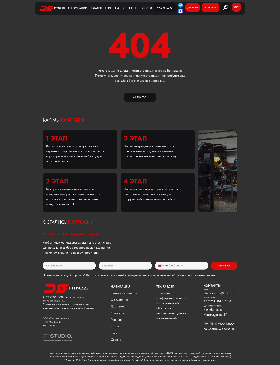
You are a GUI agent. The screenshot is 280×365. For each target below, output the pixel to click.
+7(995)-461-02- (215, 301)
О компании (119, 300)
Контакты (117, 313)
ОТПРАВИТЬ (224, 265)
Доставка (117, 306)
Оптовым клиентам (124, 293)
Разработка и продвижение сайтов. (58, 340)
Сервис (116, 339)
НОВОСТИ (145, 8)
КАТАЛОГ (96, 8)
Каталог (116, 326)
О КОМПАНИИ (77, 8)
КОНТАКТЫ (129, 8)
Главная (116, 320)
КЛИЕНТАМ (112, 8)
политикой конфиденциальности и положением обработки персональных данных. (163, 275)
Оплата (116, 333)
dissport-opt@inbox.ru (219, 293)
